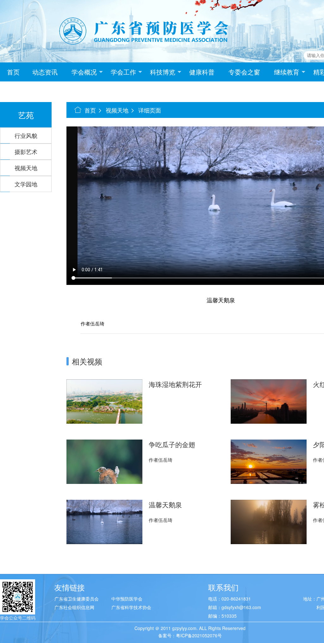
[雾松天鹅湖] (269, 521)
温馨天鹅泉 (165, 504)
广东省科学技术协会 (131, 607)
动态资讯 (45, 71)
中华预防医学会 (126, 598)
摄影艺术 (26, 151)
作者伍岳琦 (160, 459)
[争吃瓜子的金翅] (104, 461)
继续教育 (286, 71)
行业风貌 (26, 135)
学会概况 (84, 71)
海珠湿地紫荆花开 (175, 384)
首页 (13, 71)
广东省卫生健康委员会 (76, 598)
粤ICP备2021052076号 (199, 635)
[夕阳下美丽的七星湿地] (269, 461)
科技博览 (162, 71)
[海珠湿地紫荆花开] (104, 401)
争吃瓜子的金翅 (172, 444)
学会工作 (123, 71)
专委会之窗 (244, 71)
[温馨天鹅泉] (104, 521)
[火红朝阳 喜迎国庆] (269, 401)
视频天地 (26, 168)
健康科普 (202, 71)
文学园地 (26, 184)
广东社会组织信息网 (74, 607)
